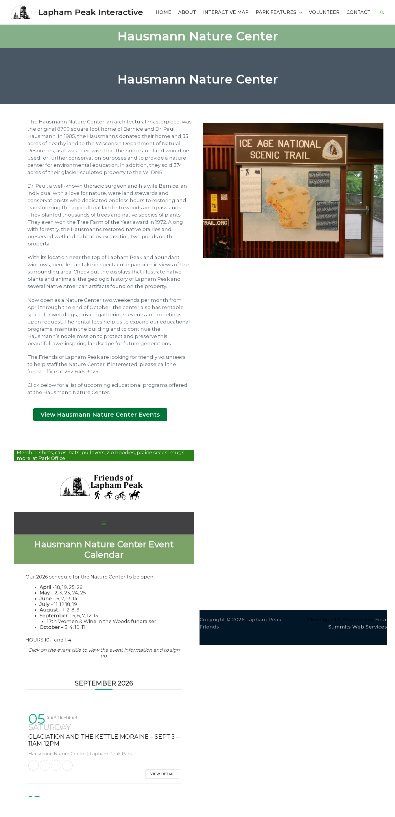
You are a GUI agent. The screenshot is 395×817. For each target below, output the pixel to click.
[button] (299, 12)
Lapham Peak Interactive (90, 12)
